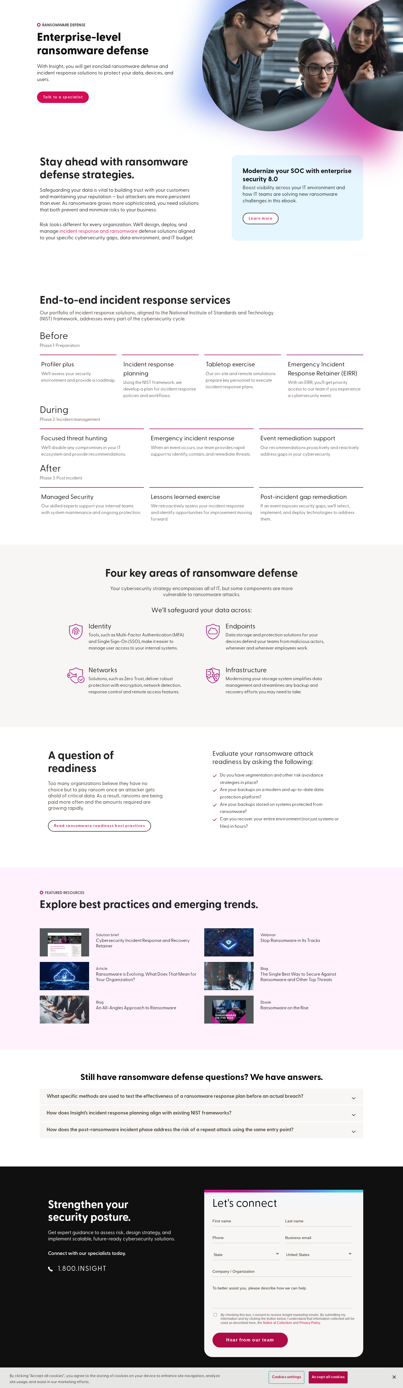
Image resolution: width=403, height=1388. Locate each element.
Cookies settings (286, 1377)
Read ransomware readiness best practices (99, 826)
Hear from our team (250, 1340)
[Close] (394, 1377)
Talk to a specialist (63, 97)
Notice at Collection (277, 1323)
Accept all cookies (328, 1377)
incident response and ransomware (98, 231)
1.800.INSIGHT (81, 1269)
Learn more (261, 219)
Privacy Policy (309, 1323)
